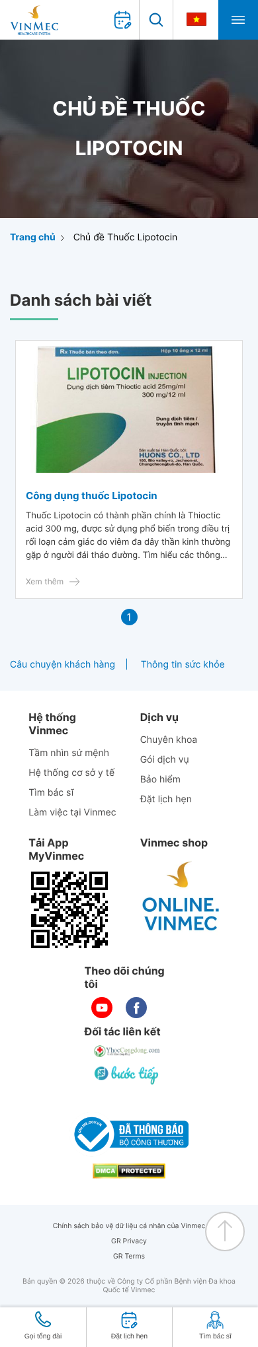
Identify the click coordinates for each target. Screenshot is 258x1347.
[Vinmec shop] (181, 897)
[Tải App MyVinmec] (69, 910)
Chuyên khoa (169, 739)
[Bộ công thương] (129, 1134)
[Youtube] (101, 1007)
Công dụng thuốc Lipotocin (91, 495)
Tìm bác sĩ (50, 792)
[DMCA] (129, 1171)
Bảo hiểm (160, 779)
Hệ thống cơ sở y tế (71, 772)
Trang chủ (33, 237)
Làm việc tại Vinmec (72, 812)
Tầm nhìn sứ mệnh (68, 753)
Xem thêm (45, 581)
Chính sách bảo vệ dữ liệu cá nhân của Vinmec (129, 1226)
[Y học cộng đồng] (127, 1051)
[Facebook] (136, 1007)
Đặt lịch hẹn (166, 799)
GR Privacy (129, 1241)
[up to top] (225, 1231)
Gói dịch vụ (164, 759)
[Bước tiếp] (127, 1075)
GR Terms (129, 1256)
